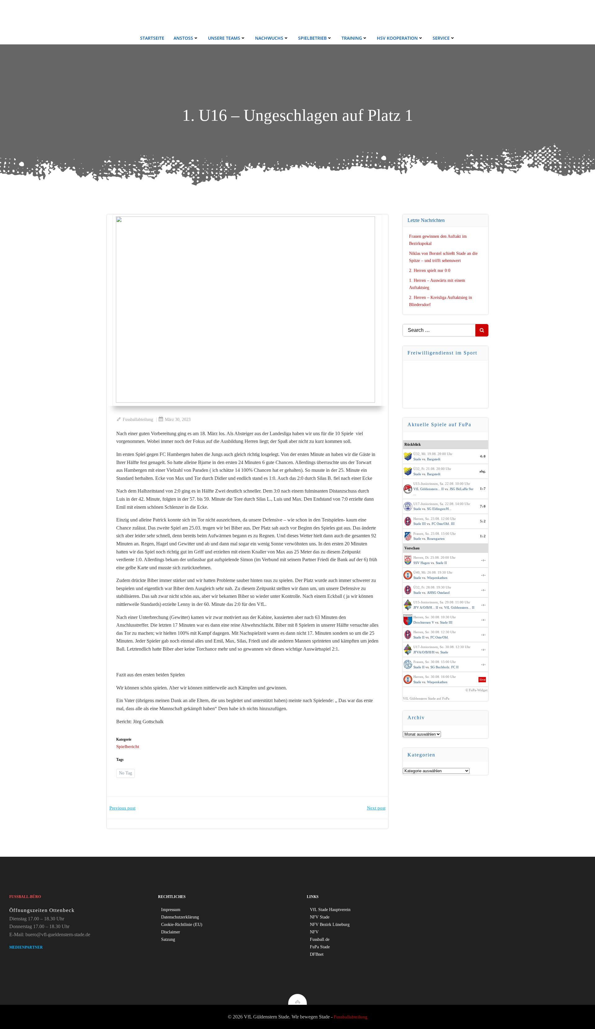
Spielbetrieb (312, 38)
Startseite (152, 38)
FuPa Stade (320, 947)
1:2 (483, 536)
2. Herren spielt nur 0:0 (429, 270)
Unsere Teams (224, 38)
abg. (482, 471)
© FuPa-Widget (476, 690)
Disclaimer (170, 932)
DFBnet (317, 954)
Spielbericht (127, 746)
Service (441, 38)
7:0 (483, 506)
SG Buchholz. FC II (444, 667)
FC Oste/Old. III (443, 524)
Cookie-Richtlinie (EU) (181, 924)
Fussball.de (319, 939)
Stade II (441, 563)
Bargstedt (433, 459)
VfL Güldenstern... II (428, 489)
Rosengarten (436, 538)
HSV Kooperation (397, 38)
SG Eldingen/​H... (439, 509)
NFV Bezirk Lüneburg (330, 924)
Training (352, 38)
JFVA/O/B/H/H (423, 652)
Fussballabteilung (138, 419)
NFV (314, 932)
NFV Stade (319, 917)
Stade (417, 459)
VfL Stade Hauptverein (330, 909)
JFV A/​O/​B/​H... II (425, 607)
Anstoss (183, 38)
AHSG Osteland (438, 592)
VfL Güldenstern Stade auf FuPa (426, 698)
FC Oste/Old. (439, 637)
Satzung (168, 939)
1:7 (483, 488)
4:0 (483, 456)
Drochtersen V (423, 622)
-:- (483, 560)
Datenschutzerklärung (180, 917)
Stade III (419, 524)
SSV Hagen (421, 563)
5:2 (483, 521)
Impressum (170, 909)
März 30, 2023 (178, 419)
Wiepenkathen (437, 578)
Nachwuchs (269, 38)
